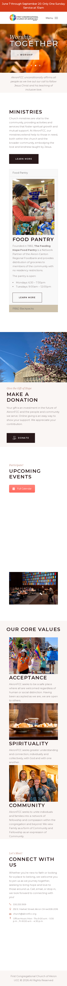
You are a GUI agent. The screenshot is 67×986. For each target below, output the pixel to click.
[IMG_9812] (33, 655)
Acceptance (28, 678)
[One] (33, 783)
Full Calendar (24, 488)
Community (27, 805)
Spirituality (28, 744)
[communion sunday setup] (33, 721)
